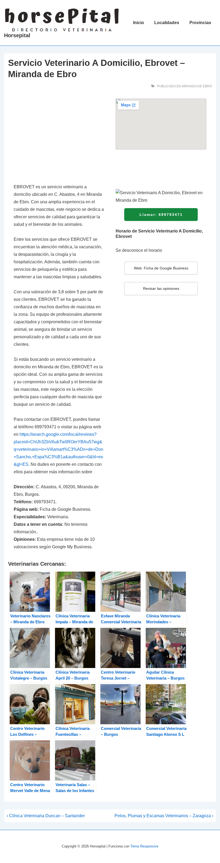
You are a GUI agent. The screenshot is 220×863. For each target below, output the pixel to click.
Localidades (166, 22)
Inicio (138, 22)
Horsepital (17, 35)
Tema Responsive (144, 846)
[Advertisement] (59, 138)
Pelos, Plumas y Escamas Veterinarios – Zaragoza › (164, 815)
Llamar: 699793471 (161, 214)
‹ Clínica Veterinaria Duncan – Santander (46, 815)
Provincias (200, 22)
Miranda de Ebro (197, 86)
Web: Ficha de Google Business (161, 268)
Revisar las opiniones (161, 288)
